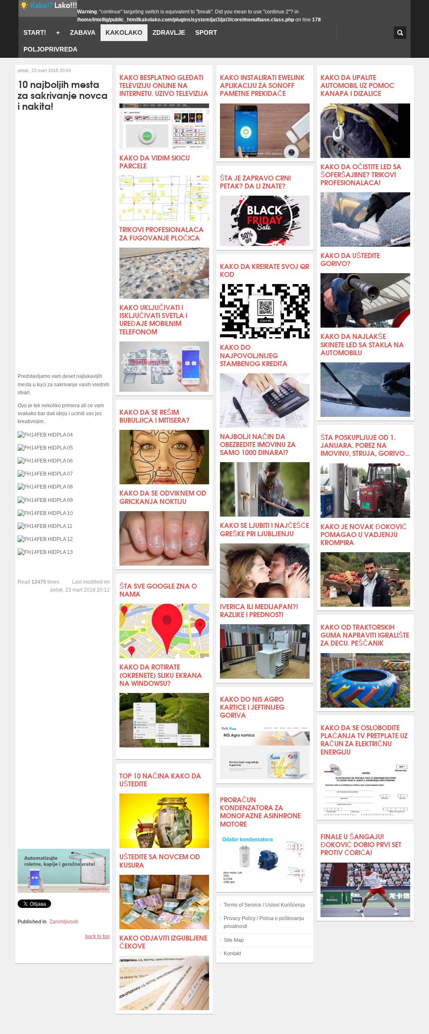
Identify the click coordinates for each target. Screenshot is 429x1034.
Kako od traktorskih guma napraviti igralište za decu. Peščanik (364, 634)
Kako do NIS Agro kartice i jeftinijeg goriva (252, 706)
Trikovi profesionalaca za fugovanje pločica (161, 233)
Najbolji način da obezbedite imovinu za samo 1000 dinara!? (258, 444)
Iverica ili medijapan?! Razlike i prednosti (259, 610)
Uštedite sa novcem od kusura (159, 860)
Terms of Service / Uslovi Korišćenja (264, 905)
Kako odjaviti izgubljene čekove (163, 941)
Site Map (234, 940)
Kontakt (232, 953)
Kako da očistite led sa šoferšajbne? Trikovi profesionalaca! (360, 174)
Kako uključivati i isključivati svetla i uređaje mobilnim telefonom (153, 319)
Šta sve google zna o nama (158, 589)
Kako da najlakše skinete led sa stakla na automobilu (362, 344)
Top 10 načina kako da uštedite (160, 779)
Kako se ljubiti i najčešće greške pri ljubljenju (264, 529)
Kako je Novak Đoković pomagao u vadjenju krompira (363, 534)
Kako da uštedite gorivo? (350, 259)
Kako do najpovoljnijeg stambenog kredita (253, 354)
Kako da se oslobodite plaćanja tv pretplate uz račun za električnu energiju (364, 739)
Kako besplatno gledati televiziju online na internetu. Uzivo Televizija (163, 85)
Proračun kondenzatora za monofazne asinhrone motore (260, 811)
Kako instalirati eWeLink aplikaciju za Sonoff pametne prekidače (262, 85)
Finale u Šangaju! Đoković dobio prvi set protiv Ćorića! (360, 844)
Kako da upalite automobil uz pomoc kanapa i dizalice (357, 85)
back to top (97, 936)
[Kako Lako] (47, 8)
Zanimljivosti (63, 922)
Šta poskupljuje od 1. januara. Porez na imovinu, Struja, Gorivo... (365, 445)
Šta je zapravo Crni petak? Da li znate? (255, 181)
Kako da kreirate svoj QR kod (264, 270)
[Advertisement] (64, 241)
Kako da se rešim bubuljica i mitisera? (154, 415)
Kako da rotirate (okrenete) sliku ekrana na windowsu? (160, 674)
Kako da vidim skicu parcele (154, 161)
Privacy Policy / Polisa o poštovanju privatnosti (264, 922)
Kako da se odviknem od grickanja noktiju (162, 496)
